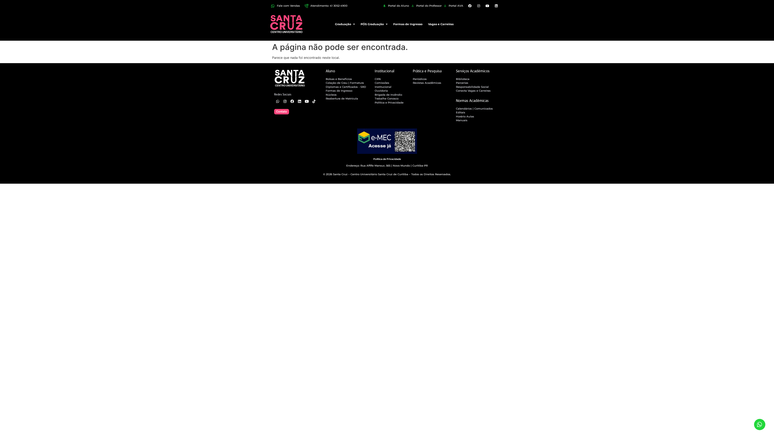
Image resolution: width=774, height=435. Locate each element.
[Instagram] (479, 6)
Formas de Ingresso (407, 24)
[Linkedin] (496, 6)
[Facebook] (470, 6)
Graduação (343, 24)
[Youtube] (487, 6)
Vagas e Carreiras (441, 24)
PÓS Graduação (372, 24)
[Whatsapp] (277, 101)
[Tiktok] (314, 101)
